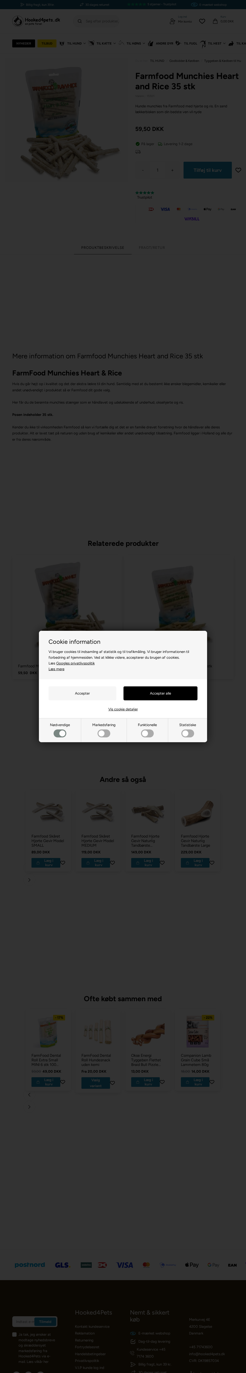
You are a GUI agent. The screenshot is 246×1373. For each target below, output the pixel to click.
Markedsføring (104, 725)
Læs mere (56, 669)
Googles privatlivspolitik (75, 663)
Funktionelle (147, 725)
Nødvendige (60, 725)
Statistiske (187, 725)
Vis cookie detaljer (123, 709)
